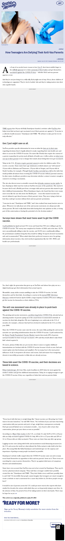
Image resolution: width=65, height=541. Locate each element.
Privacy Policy (30, 520)
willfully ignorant (18, 70)
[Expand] (57, 526)
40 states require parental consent (26, 163)
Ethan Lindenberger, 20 (11, 370)
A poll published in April (11, 226)
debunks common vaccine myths (49, 183)
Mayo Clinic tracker (19, 434)
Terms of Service (24, 520)
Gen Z (40, 67)
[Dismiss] (62, 526)
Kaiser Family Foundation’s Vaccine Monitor (20, 335)
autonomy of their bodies (39, 70)
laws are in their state (50, 148)
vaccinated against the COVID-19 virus (23, 72)
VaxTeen (55, 129)
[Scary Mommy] (9, 5)
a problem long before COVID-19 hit (40, 315)
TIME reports (7, 129)
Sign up (54, 525)
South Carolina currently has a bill (40, 171)
